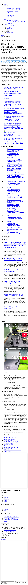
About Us (6, 24)
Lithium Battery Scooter (9, 439)
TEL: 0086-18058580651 (10, 530)
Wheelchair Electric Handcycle (11, 441)
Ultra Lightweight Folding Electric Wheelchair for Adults (15, 184)
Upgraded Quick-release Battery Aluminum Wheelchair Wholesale (13, 106)
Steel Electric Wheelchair (12, 11)
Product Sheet (10, 32)
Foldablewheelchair (8, 448)
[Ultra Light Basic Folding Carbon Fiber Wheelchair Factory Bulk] (15, 230)
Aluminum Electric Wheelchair (14, 9)
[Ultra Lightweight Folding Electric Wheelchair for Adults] (16, 181)
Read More (6, 98)
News (5, 13)
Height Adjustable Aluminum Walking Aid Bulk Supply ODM (13, 113)
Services (6, 17)
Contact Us (9, 28)
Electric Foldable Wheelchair (10, 437)
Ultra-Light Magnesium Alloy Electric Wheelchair (14, 225)
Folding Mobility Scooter (21, 61)
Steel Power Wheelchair (9, 518)
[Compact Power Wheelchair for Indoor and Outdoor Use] (12, 209)
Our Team (9, 27)
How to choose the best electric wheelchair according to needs (13, 259)
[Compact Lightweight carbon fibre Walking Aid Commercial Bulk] (14, 125)
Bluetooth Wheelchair (9, 444)
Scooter (5, 521)
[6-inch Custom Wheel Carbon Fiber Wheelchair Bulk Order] (14, 139)
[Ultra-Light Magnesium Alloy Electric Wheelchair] (9, 221)
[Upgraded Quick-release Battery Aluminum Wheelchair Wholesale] (14, 102)
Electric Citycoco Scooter (7, 62)
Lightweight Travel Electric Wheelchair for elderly (14, 218)
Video (8, 30)
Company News (10, 15)
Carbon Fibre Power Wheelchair (14, 7)
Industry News (10, 16)
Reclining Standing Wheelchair (11, 447)
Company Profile (11, 26)
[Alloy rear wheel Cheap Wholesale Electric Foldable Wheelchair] (15, 202)
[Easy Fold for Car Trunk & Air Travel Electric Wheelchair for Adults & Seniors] (10, 194)
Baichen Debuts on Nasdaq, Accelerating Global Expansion (13, 282)
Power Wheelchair (8, 440)
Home (5, 4)
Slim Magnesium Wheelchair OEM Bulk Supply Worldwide (12, 135)
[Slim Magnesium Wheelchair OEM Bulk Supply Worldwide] (14, 132)
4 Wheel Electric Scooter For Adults (12, 450)
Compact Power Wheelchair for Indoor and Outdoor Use (15, 212)
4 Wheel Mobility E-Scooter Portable (13, 60)
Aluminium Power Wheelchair (11, 519)
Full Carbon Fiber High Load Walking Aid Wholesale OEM (13, 120)
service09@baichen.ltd (9, 531)
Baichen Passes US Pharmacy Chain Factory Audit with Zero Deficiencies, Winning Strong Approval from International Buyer (15, 244)
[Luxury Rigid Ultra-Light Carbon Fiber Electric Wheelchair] (10, 157)
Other (8, 12)
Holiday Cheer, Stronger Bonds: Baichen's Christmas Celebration (14, 294)
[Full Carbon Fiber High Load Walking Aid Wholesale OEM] (14, 117)
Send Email (3, 539)
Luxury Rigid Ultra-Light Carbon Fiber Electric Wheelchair (14, 161)
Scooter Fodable (7, 451)
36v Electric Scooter (8, 443)
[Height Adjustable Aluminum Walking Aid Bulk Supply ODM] (14, 110)
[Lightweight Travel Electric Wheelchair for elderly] (8, 215)
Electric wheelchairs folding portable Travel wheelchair (12, 93)
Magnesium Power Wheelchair (14, 8)
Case (5, 19)
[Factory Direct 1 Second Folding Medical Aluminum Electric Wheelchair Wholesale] (15, 151)
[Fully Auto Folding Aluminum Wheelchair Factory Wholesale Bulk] (15, 174)
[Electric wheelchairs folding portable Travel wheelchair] (14, 88)
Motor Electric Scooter (9, 446)
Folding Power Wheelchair (13, 60)
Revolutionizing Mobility (12, 20)
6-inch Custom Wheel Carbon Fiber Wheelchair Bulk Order (14, 143)
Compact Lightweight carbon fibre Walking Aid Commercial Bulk (13, 128)
